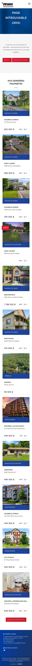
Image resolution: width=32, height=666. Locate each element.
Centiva (19, 664)
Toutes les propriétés (16, 619)
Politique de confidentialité (9, 660)
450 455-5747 (10, 639)
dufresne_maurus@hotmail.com (16, 643)
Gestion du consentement (16, 661)
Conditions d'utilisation (23, 660)
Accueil (7, 60)
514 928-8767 (10, 641)
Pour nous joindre (21, 60)
